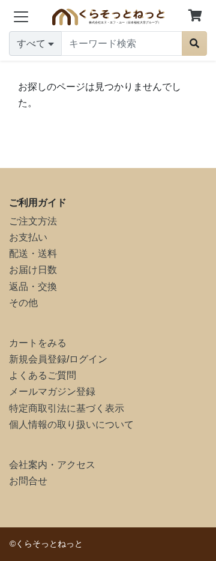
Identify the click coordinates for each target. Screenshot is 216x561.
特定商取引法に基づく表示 (66, 408)
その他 (23, 303)
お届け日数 (33, 270)
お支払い (28, 237)
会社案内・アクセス (52, 465)
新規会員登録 (38, 359)
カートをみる (38, 343)
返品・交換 (33, 286)
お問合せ (28, 481)
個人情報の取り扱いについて (71, 424)
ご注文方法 (33, 221)
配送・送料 (33, 253)
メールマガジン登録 (52, 391)
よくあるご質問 (42, 375)
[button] (195, 16)
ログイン (88, 359)
